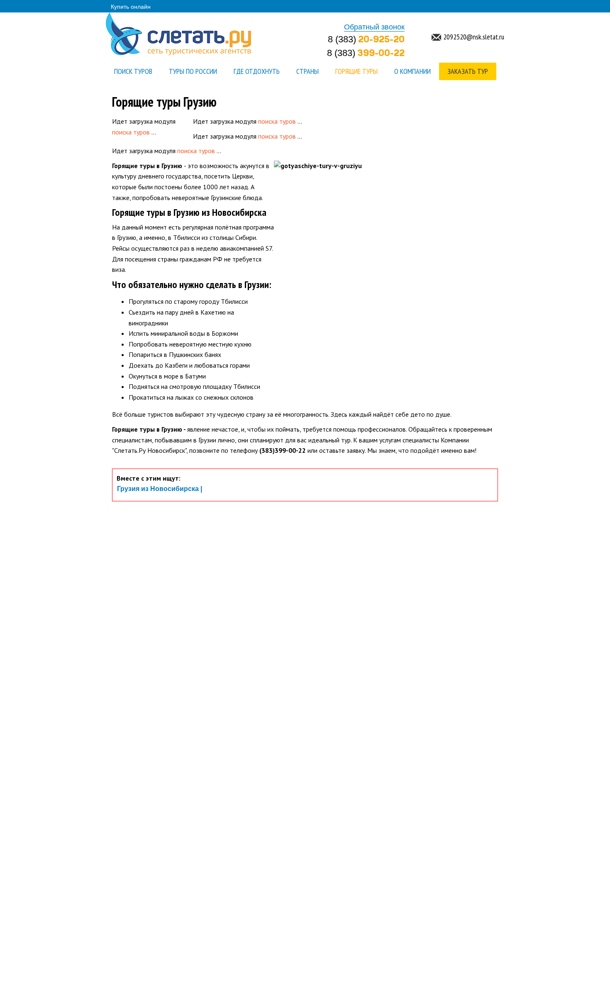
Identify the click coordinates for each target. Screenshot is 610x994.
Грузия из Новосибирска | (159, 489)
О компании (412, 71)
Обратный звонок (374, 27)
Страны (307, 71)
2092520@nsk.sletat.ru (473, 37)
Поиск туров (133, 71)
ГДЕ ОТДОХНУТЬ (257, 71)
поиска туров (131, 132)
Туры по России (193, 71)
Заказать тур (467, 71)
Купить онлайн (131, 6)
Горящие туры (356, 71)
